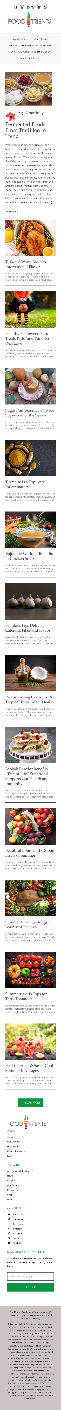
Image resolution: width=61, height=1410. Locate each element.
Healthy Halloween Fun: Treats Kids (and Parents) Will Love (27, 339)
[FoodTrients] (30, 19)
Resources (12, 1189)
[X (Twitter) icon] (22, 7)
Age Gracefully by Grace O (20, 1170)
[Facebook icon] (16, 7)
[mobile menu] (56, 12)
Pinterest (17, 1228)
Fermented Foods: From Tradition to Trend (26, 130)
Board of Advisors (16, 1151)
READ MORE (11, 211)
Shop (10, 1194)
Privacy (36, 1318)
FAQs (9, 1155)
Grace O (11, 1136)
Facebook (18, 1223)
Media (10, 1199)
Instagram (18, 1233)
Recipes (11, 1180)
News (10, 1175)
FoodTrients (13, 1146)
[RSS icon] (45, 7)
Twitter (16, 1238)
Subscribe (18, 1219)
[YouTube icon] (39, 7)
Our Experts (13, 1141)
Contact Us (18, 1214)
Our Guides (13, 1185)
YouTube (17, 1242)
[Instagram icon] (33, 7)
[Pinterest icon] (28, 7)
